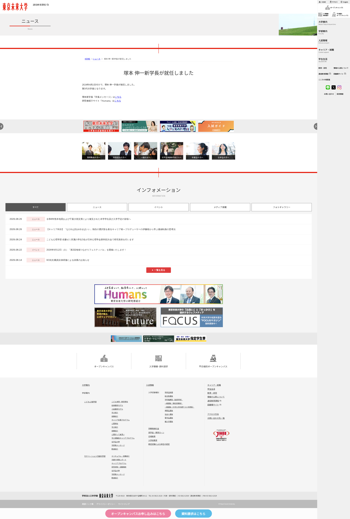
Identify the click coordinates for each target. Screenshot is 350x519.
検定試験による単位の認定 (159, 444)
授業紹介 (115, 416)
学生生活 (211, 389)
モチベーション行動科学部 (95, 456)
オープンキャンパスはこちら (138, 513)
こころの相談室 (324, 79)
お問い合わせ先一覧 (216, 418)
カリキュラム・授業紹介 (121, 456)
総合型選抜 (169, 396)
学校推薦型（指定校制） (174, 399)
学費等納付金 (153, 428)
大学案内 (86, 385)
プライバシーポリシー (105, 504)
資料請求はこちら (193, 513)
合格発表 (151, 436)
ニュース (96, 58)
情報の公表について (216, 396)
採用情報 (340, 94)
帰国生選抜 (169, 410)
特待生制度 (169, 392)
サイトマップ (124, 504)
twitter (334, 87)
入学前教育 (152, 440)
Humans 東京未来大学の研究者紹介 (158, 294)
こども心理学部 (90, 401)
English (345, 2)
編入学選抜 (169, 421)
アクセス (335, 2)
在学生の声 (116, 442)
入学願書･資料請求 (158, 366)
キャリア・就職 (214, 385)
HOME (87, 58)
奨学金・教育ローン (156, 432)
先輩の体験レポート (119, 459)
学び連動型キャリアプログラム (123, 438)
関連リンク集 (88, 504)
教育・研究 (212, 393)
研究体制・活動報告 (119, 467)
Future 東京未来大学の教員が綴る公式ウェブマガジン (126, 317)
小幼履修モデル (117, 409)
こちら (118, 96)
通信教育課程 (39, 4)
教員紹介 (115, 449)
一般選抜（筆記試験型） (174, 403)
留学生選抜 (169, 418)
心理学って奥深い (118, 434)
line (328, 87)
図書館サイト (213, 404)
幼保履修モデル (117, 405)
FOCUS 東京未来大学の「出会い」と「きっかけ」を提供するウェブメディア (191, 317)
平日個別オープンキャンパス (213, 366)
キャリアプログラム (119, 463)
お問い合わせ (329, 94)
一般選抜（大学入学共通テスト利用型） (179, 407)
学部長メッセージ (118, 445)
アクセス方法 (213, 414)
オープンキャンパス (104, 366)
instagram (339, 87)
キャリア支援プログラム (121, 420)
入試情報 (150, 385)
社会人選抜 (169, 414)
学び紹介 (115, 412)
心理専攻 (115, 423)
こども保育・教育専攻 (120, 401)
